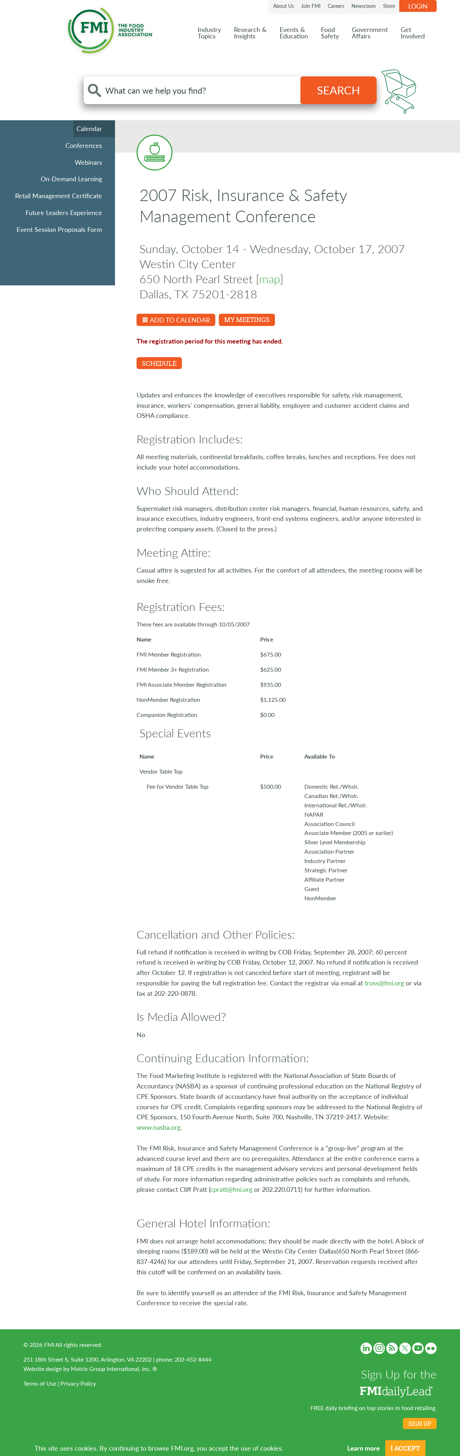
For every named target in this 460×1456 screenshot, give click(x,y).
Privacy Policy (78, 1383)
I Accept (405, 1448)
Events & (294, 32)
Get (413, 32)
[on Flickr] (431, 1348)
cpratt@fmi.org (231, 1189)
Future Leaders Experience (64, 212)
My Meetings (247, 319)
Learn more (363, 1447)
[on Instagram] (379, 1348)
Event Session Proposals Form (59, 229)
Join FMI (311, 5)
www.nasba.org (158, 1127)
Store (389, 5)
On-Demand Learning (71, 178)
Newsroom (363, 5)
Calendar (89, 128)
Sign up (419, 1424)
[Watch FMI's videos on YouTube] (418, 1348)
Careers (336, 5)
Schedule (159, 363)
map (269, 278)
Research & (250, 32)
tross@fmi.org (384, 982)
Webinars (88, 162)
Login (418, 5)
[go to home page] (110, 28)
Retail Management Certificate (58, 195)
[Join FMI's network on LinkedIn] (366, 1348)
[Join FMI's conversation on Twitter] (405, 1348)
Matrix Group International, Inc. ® (114, 1368)
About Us (283, 5)
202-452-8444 (193, 1359)
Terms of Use (39, 1383)
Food (330, 32)
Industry (209, 32)
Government (370, 32)
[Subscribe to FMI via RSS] (392, 1348)
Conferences (83, 145)
